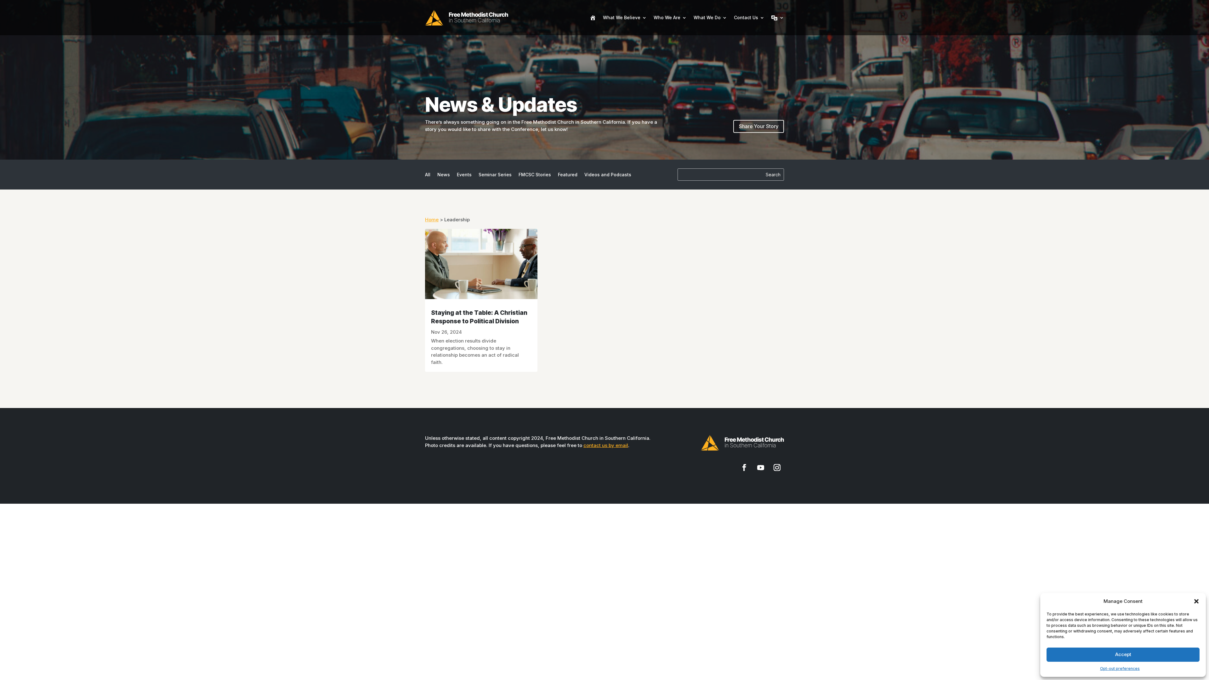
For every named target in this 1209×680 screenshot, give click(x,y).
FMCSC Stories (535, 175)
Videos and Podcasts (607, 175)
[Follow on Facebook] (744, 467)
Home (432, 220)
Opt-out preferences (1120, 668)
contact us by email (605, 445)
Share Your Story (758, 126)
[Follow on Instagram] (777, 467)
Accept (1123, 654)
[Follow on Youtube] (761, 467)
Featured (567, 175)
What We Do (707, 17)
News (443, 175)
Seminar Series (495, 175)
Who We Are (667, 17)
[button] (1196, 601)
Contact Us (746, 17)
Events (464, 175)
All (427, 175)
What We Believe (621, 17)
